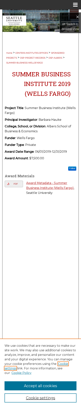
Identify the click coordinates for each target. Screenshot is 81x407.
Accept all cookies (40, 386)
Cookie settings (40, 398)
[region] (40, 373)
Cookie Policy (21, 373)
